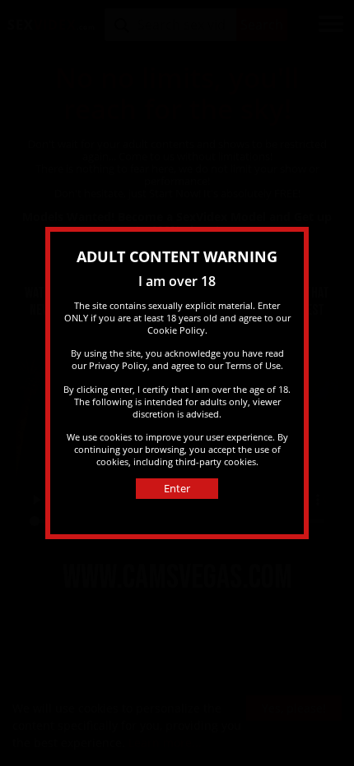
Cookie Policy (176, 330)
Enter (177, 488)
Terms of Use (253, 365)
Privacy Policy (118, 365)
